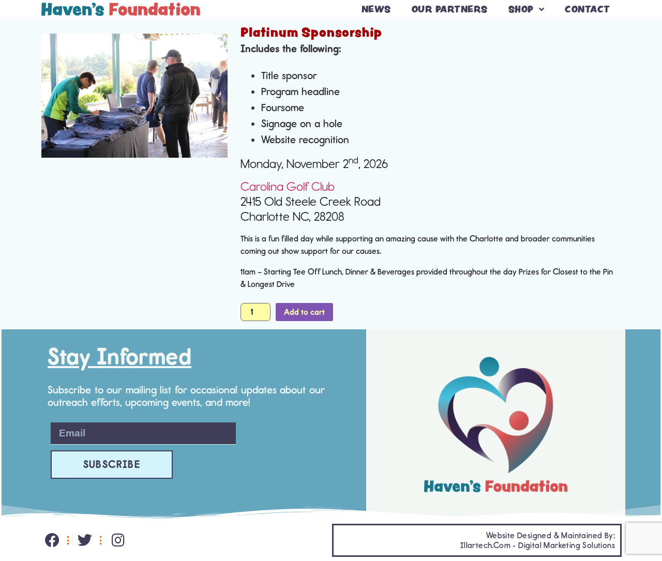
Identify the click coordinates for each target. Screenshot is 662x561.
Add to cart (304, 312)
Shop (521, 9)
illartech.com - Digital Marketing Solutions (537, 545)
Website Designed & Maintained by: (550, 535)
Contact (587, 9)
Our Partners (450, 9)
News (376, 9)
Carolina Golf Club (287, 186)
